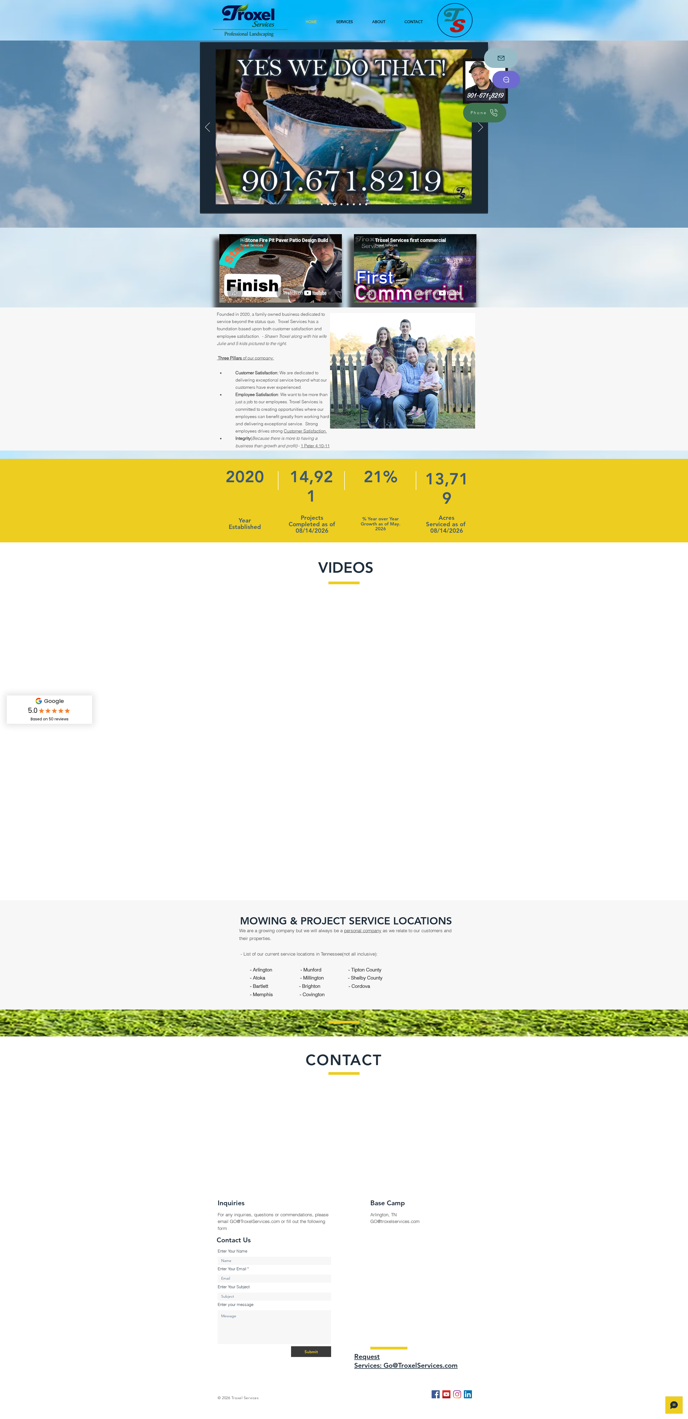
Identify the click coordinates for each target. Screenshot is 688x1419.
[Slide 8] (360, 204)
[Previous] (207, 127)
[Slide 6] (347, 204)
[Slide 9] (322, 204)
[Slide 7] (354, 204)
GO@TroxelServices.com (255, 1221)
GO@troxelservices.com (395, 1221)
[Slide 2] (328, 204)
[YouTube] (446, 1394)
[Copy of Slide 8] (366, 204)
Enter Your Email (232, 1269)
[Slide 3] (334, 204)
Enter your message (235, 1304)
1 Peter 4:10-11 (315, 445)
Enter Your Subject (234, 1287)
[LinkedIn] (468, 1394)
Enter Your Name (232, 1251)
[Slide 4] (340, 204)
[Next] (480, 127)
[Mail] (501, 58)
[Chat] (506, 79)
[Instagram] (457, 1394)
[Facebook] (436, 1394)
